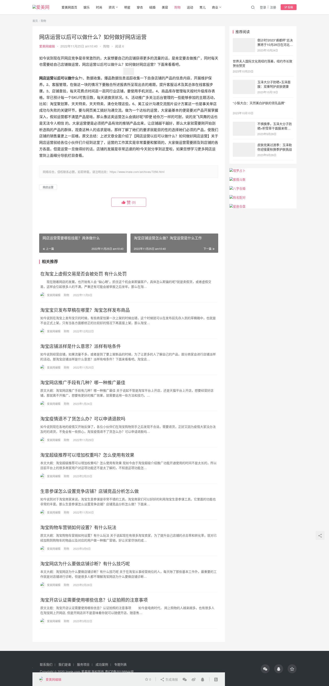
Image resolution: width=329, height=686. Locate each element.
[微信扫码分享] (185, 679)
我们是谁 (64, 664)
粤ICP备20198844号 (119, 671)
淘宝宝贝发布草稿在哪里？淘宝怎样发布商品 (85, 310)
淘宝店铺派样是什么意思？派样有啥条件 (80, 346)
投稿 (290, 7)
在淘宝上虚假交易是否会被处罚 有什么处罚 (83, 274)
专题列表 (120, 664)
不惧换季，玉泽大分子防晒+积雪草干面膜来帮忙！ (274, 128)
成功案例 (102, 664)
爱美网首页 (69, 7)
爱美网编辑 (47, 46)
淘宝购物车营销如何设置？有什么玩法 (78, 527)
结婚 (152, 7)
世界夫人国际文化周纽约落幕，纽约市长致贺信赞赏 (262, 63)
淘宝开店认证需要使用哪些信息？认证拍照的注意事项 (94, 600)
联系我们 (46, 664)
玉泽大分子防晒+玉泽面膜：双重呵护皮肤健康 (274, 84)
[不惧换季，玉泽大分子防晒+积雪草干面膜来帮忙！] (244, 124)
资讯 (112, 7)
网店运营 (48, 187)
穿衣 (140, 7)
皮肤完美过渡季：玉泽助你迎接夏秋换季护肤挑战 (274, 146)
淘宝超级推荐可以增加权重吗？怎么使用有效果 (87, 455)
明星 (127, 7)
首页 (35, 21)
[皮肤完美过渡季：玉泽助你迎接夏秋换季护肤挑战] (244, 145)
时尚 (99, 7)
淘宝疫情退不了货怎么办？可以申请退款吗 (82, 419)
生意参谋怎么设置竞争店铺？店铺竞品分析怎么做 (89, 491)
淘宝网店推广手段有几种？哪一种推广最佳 (82, 382)
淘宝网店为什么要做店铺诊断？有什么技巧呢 (85, 564)
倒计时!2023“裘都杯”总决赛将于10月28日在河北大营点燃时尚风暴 (275, 44)
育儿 (202, 7)
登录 (263, 7)
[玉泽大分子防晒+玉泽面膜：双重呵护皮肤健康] (244, 82)
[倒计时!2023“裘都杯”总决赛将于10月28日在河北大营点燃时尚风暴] (244, 40)
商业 (215, 7)
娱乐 (86, 7)
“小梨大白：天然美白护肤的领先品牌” (259, 103)
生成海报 (171, 679)
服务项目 (83, 664)
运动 (190, 7)
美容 (165, 7)
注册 (273, 7)
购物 (177, 7)
